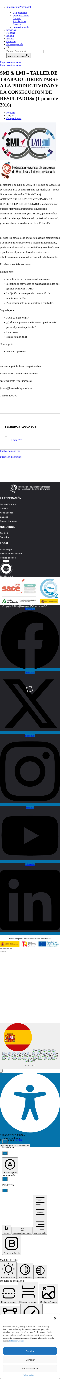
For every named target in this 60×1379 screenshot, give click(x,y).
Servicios (11, 30)
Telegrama (17, 985)
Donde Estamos (21, 15)
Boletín (10, 35)
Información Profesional (18, 7)
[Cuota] (4, 948)
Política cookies (28, 1375)
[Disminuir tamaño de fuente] (5, 1153)
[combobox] (30, 1046)
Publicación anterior (10, 451)
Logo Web (16, 440)
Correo (17, 1008)
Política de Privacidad (11, 553)
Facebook (18, 973)
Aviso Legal (6, 549)
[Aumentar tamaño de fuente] (5, 1141)
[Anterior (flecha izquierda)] (1, 951)
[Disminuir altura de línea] (5, 1190)
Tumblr (17, 996)
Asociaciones (19, 21)
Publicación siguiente (10, 456)
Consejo (17, 18)
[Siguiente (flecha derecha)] (4, 951)
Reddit (31, 996)
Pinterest (31, 985)
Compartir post (13, 118)
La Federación (20, 12)
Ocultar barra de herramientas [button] (15, 1145)
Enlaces (17, 24)
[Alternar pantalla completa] (7, 948)
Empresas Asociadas (10, 62)
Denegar (30, 1359)
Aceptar (30, 1351)
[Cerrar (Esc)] (1, 948)
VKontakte (44, 996)
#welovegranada (14, 44)
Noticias (10, 32)
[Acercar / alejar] (11, 948)
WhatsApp (44, 973)
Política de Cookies (16, 1341)
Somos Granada (21, 27)
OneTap (18, 1140)
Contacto (11, 41)
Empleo (10, 38)
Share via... (44, 1008)
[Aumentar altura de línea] (5, 1179)
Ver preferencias (30, 1368)
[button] (55, 1318)
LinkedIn (44, 985)
